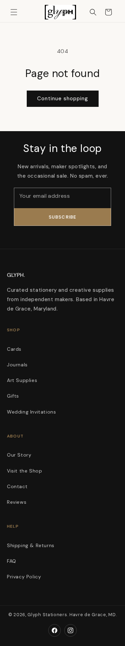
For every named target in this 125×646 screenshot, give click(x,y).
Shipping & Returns (31, 545)
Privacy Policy (24, 576)
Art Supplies (22, 380)
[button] (14, 12)
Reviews (16, 502)
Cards (14, 349)
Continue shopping (62, 98)
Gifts (13, 396)
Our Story (19, 455)
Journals (17, 365)
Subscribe (62, 217)
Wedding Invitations (31, 412)
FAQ (11, 561)
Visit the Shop (24, 471)
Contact (17, 486)
